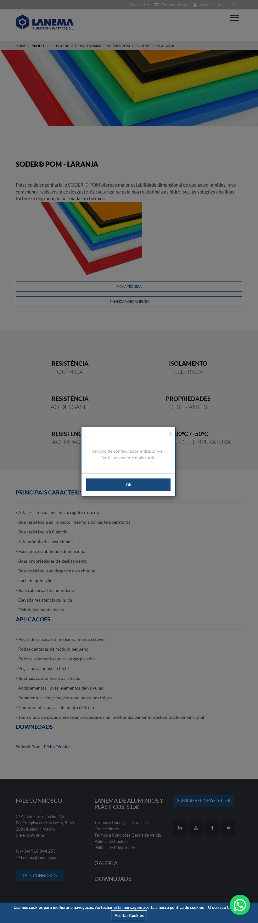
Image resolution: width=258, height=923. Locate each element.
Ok (128, 484)
